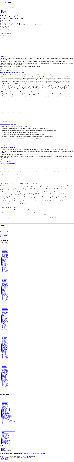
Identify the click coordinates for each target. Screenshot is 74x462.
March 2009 (4, 342)
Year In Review (5, 443)
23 (0, 235)
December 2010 (5, 321)
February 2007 (5, 368)
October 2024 (4, 256)
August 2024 (4, 258)
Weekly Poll (4, 442)
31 (1, 236)
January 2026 (4, 244)
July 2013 (4, 289)
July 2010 (4, 325)
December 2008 (5, 345)
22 (7, 234)
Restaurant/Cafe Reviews (7, 415)
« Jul (1, 237)
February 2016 (5, 270)
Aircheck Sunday (5, 397)
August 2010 (4, 324)
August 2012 (4, 300)
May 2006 (4, 377)
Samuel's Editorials (5, 423)
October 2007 (4, 359)
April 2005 (4, 390)
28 (6, 235)
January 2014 (4, 284)
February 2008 (5, 355)
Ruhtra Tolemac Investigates (7, 416)
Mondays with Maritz (6, 413)
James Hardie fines (4, 35)
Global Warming (5, 406)
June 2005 (4, 388)
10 (1, 232)
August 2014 (4, 279)
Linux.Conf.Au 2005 (6, 409)
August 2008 (4, 349)
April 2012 (4, 304)
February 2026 (5, 243)
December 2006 (5, 370)
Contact (3, 12)
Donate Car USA (30, 168)
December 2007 (5, 357)
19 (4, 234)
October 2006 (4, 372)
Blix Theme (2, 456)
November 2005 (5, 383)
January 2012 (4, 308)
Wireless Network (4, 56)
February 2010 (5, 330)
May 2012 (4, 303)
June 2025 (4, 247)
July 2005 (4, 387)
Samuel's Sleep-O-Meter (6, 427)
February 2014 (5, 283)
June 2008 (4, 351)
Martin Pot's (13, 457)
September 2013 (5, 287)
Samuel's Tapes (5, 430)
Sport (3, 432)
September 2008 (5, 348)
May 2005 (4, 389)
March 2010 (4, 329)
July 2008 (4, 350)
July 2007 (4, 362)
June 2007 (4, 364)
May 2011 (4, 316)
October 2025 (4, 245)
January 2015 (4, 274)
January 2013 (4, 295)
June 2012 (4, 302)
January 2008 (4, 356)
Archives (4, 11)
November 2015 (5, 272)
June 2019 (4, 268)
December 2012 (5, 296)
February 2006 (5, 380)
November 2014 (5, 276)
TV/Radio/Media (5, 437)
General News (5, 405)
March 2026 (4, 242)
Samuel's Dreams (5, 422)
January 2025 (4, 253)
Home (3, 10)
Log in (3, 449)
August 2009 (4, 337)
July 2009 (4, 338)
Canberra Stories (5, 401)
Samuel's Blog (5, 2)
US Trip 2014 (4, 439)
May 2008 (4, 352)
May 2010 (4, 327)
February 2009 (5, 343)
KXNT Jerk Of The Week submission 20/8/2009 (11, 18)
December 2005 (5, 382)
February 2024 (5, 264)
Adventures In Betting (6, 396)
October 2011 (4, 311)
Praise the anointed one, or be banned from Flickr (12, 72)
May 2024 (4, 261)
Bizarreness (4, 398)
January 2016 (4, 271)
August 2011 (4, 313)
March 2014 (4, 282)
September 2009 (5, 336)
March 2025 (4, 251)
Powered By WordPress (6, 450)
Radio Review (5, 414)
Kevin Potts (5, 458)
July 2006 (4, 375)
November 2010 (5, 322)
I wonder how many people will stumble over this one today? (14, 209)
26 (4, 235)
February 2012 (5, 307)
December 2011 (5, 309)
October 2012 (4, 298)
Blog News (4, 399)
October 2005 (4, 384)
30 (0, 236)
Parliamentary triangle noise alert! (8, 147)
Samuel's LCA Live (6, 425)
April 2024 (4, 262)
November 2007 (5, 358)
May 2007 (4, 365)
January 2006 (4, 381)
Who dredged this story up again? (8, 124)
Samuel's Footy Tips (6, 424)
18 (2, 234)
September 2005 (5, 385)
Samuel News (4, 418)
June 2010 (4, 326)
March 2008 (4, 354)
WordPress (7, 459)
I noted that (9, 165)
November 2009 (5, 333)
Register (3, 448)
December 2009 (5, 332)
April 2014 (4, 281)
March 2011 (4, 318)
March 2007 (4, 367)
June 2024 (4, 260)
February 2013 (5, 294)
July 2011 (4, 314)
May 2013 (4, 291)
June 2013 (4, 290)
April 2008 (4, 353)
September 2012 (5, 299)
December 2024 (5, 254)
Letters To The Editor (6, 408)
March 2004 (4, 391)
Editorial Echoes (5, 402)
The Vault (4, 436)
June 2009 (4, 339)
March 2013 (4, 293)
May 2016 (4, 269)
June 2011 (4, 315)
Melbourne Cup (5, 412)
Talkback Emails (5, 433)
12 (4, 232)
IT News (4, 407)
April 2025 (4, 250)
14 (6, 232)
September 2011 (5, 312)
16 (0, 234)
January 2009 (4, 344)
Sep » (3, 237)
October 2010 (4, 323)
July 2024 (4, 259)
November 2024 (5, 255)
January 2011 (4, 320)
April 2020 (4, 266)
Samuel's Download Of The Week (8, 421)
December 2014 (5, 275)
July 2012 (4, 301)
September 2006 (5, 373)
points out (9, 179)
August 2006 (4, 374)
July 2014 (4, 280)
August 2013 (4, 288)
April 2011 (4, 317)
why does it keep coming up (22, 126)
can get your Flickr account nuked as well (34, 91)
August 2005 (4, 386)
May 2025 (4, 249)
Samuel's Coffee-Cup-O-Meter (8, 420)
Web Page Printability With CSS (25, 457)
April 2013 (4, 292)
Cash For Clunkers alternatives (7, 163)
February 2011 (5, 319)
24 (1, 235)
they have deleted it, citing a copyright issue (47, 76)
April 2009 (4, 341)
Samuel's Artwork (5, 419)
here (12, 29)
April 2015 (4, 273)
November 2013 (5, 286)
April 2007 (4, 366)
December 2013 (5, 285)
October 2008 (4, 347)
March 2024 (4, 263)
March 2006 (4, 379)
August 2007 (4, 361)
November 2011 (5, 310)
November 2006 (5, 371)
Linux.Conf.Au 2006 (6, 410)
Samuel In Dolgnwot (6, 417)
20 (5, 234)
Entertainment (4, 403)
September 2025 (5, 246)
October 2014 (4, 278)
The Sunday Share (5, 435)
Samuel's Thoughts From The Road (8, 431)
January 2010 (4, 331)
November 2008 (5, 346)
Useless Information (6, 440)
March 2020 (4, 267)
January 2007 (4, 369)
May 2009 (4, 340)
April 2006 (4, 378)
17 (1, 234)
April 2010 (4, 328)
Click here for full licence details (38, 453)
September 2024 (5, 257)
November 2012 (5, 297)
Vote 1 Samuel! (5, 441)
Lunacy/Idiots (4, 411)
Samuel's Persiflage (5, 426)
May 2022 (4, 265)
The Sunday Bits (5, 434)
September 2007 (5, 360)
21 (6, 234)
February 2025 (5, 252)
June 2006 (4, 376)
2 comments (2, 207)
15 (7, 232)
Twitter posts (4, 438)
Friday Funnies (5, 404)
